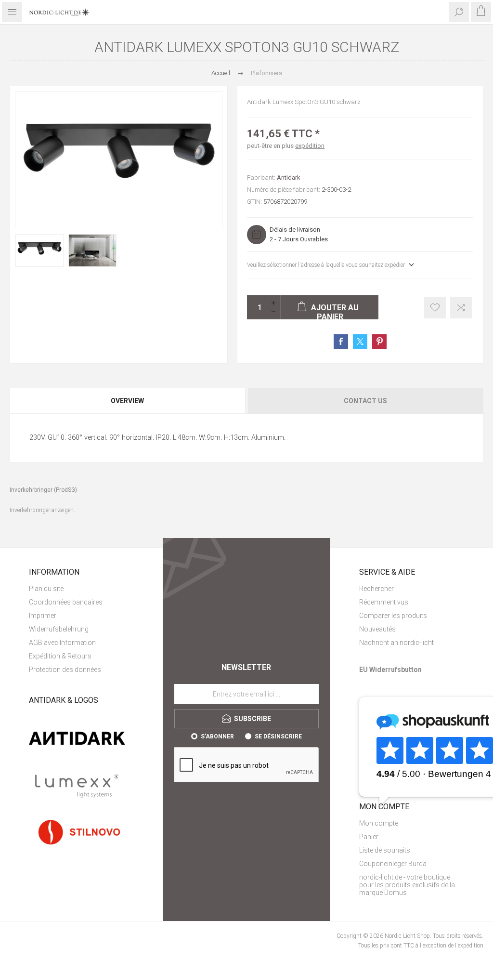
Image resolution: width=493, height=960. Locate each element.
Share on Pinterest (379, 341)
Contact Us (365, 401)
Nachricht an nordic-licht (396, 642)
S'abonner (217, 736)
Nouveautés (377, 629)
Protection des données (65, 669)
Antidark (288, 177)
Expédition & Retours (60, 656)
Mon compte (378, 823)
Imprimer (42, 615)
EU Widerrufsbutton (390, 669)
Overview (127, 401)
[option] (39, 250)
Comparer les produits (393, 615)
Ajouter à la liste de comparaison (461, 307)
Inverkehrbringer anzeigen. (42, 510)
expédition (309, 145)
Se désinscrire (278, 736)
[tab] (128, 401)
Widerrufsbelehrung (59, 629)
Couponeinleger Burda (393, 864)
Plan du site (46, 588)
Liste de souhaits (384, 850)
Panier (368, 837)
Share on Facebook (341, 341)
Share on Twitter (360, 341)
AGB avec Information (62, 642)
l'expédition (469, 945)
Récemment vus (383, 602)
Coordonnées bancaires (66, 602)
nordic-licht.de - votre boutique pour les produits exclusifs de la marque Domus (407, 884)
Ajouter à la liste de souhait (435, 307)
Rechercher (376, 588)
